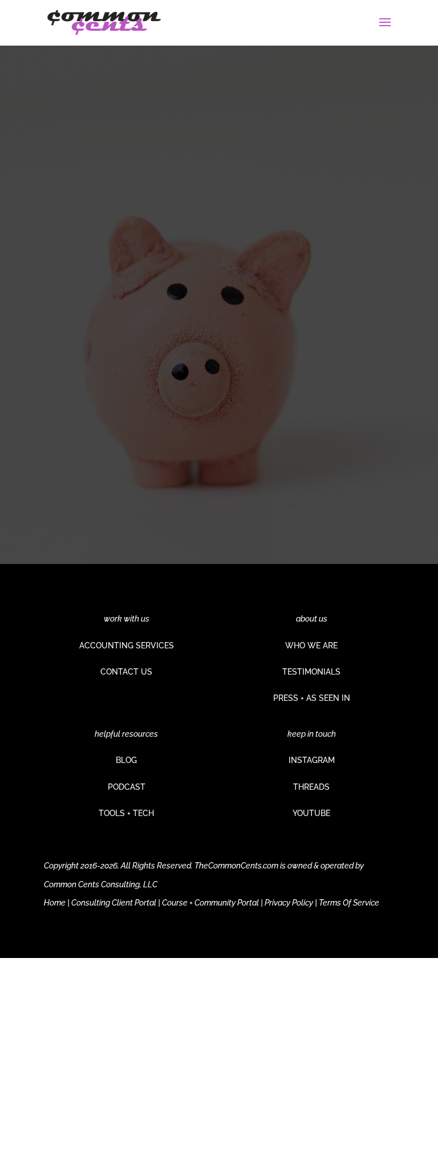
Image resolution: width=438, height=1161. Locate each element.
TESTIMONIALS (311, 671)
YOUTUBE (311, 813)
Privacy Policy (289, 902)
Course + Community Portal (210, 902)
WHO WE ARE (311, 645)
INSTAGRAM (312, 760)
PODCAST (126, 786)
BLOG (126, 760)
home (185, 449)
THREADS (311, 786)
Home (55, 902)
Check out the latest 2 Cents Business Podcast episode (205, 348)
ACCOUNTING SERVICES (126, 645)
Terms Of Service (349, 902)
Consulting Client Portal (113, 902)
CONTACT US (126, 671)
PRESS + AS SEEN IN (311, 698)
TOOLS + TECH (126, 813)
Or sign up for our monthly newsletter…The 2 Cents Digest (201, 404)
